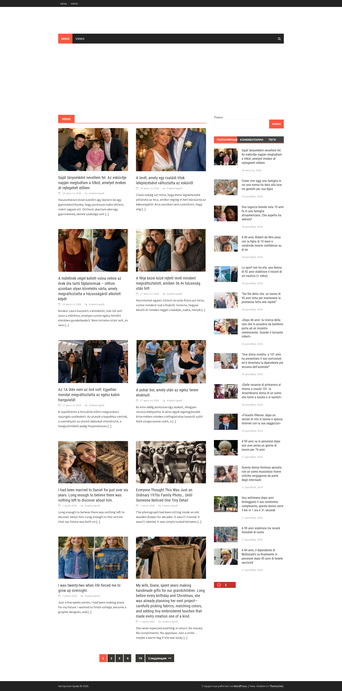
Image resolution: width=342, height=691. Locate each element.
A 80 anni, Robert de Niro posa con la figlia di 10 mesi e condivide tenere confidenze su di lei (261, 243)
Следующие (157, 658)
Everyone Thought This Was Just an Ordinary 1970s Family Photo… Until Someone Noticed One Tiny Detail (164, 495)
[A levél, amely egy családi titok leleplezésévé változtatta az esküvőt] (171, 149)
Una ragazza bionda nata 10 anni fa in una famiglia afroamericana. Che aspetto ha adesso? (263, 213)
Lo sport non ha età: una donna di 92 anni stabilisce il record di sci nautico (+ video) (262, 272)
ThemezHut (276, 686)
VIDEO (74, 3)
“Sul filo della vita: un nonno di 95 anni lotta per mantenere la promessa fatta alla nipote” (261, 298)
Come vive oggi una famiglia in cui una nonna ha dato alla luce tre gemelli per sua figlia (262, 185)
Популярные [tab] (227, 140)
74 (140, 658)
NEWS (63, 3)
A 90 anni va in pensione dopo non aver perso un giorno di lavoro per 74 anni (261, 445)
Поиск (218, 117)
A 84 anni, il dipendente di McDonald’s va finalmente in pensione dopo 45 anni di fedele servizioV (262, 556)
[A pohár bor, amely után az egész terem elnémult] (171, 361)
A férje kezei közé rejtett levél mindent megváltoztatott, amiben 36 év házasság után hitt (168, 283)
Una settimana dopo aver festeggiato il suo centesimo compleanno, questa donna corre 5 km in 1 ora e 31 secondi (262, 504)
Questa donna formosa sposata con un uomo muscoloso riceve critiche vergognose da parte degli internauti (262, 474)
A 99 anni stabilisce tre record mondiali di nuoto (261, 530)
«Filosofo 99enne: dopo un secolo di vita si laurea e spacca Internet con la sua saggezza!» (262, 419)
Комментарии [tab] (250, 140)
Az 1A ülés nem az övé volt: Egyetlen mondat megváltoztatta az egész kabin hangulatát (89, 394)
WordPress (240, 686)
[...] (107, 214)
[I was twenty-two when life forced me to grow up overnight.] (93, 557)
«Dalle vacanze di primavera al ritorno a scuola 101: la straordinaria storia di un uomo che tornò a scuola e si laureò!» (262, 391)
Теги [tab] (272, 140)
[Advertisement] (171, 79)
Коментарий (96, 193)
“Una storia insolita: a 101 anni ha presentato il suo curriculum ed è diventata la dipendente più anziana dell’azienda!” (262, 361)
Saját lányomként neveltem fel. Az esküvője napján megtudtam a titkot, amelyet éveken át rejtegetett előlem (92, 182)
